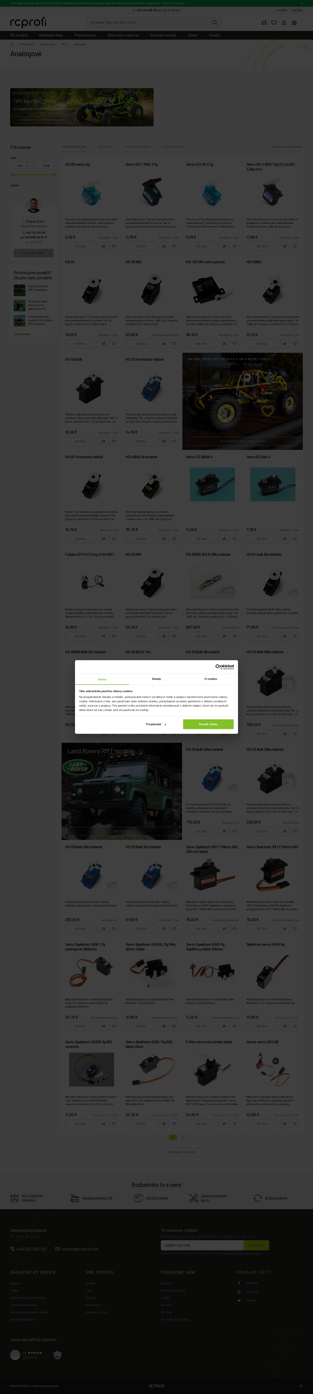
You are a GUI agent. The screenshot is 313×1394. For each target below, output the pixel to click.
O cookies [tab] (211, 678)
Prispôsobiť (153, 724)
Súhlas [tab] (102, 679)
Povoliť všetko (208, 724)
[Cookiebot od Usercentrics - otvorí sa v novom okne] (218, 667)
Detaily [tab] (156, 678)
